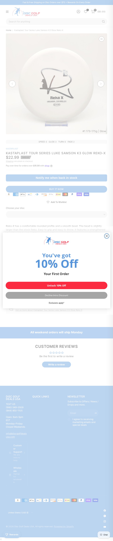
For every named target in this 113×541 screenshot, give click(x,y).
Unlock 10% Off (56, 285)
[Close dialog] (106, 236)
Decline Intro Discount (56, 295)
